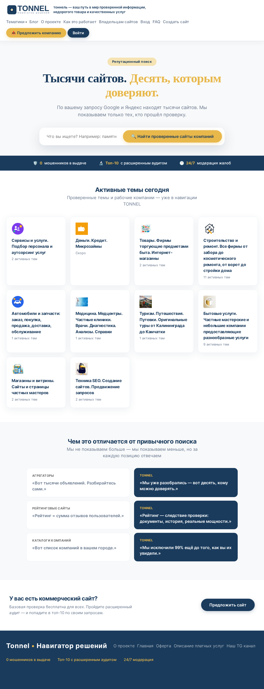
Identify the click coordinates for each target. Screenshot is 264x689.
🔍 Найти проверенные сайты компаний (172, 136)
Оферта (163, 645)
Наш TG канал (241, 645)
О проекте (51, 21)
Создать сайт (176, 21)
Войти (78, 33)
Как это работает (79, 21)
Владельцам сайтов (118, 21)
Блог (33, 21)
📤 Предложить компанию (36, 33)
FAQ (156, 21)
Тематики (15, 21)
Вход (145, 21)
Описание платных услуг (199, 645)
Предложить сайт (227, 604)
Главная (145, 645)
